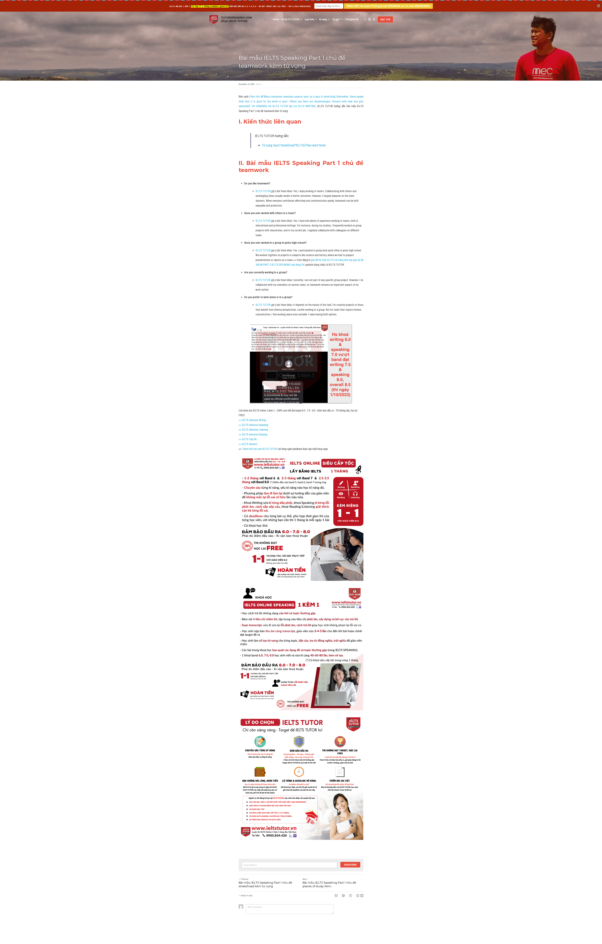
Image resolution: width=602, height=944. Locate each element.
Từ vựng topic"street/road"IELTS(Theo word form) (294, 145)
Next (304, 879)
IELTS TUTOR (263, 191)
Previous (244, 879)
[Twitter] (343, 895)
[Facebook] (336, 895)
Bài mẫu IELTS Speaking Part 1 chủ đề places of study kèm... (329, 884)
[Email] (357, 895)
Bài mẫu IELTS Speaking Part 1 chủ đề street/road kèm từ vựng (265, 884)
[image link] (213, 19)
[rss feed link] (361, 895)
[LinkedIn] (350, 895)
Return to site (246, 895)
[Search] (369, 19)
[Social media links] (374, 19)
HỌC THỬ (385, 19)
